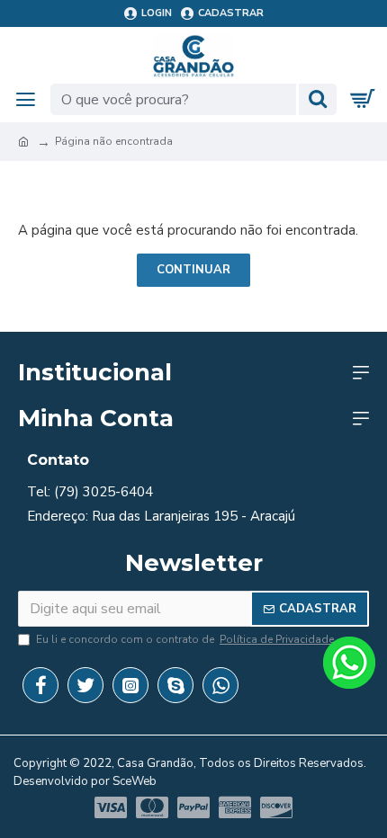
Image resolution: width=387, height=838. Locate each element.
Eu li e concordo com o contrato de (185, 639)
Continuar (193, 270)
